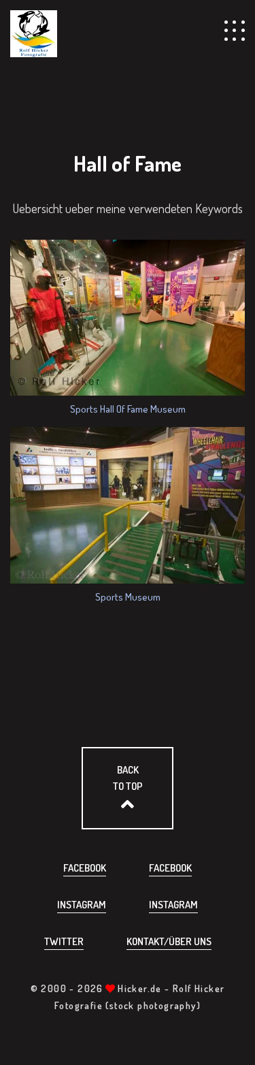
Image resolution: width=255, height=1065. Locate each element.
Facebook (84, 867)
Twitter (64, 941)
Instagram (81, 904)
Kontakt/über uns (168, 941)
